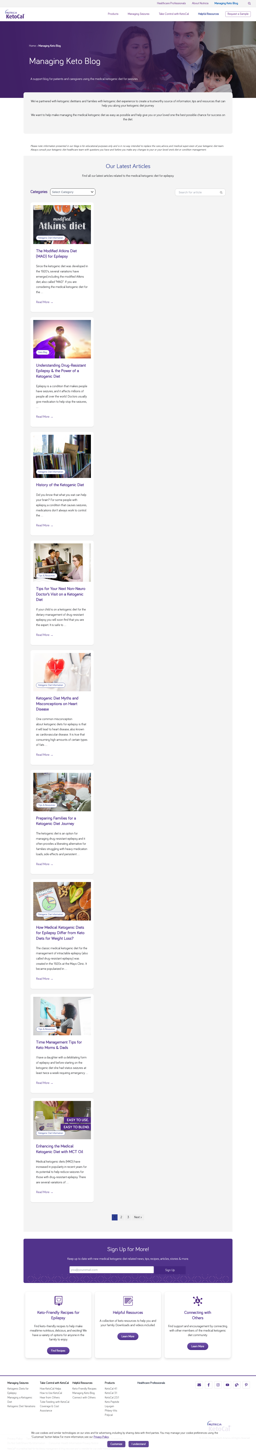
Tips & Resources (46, 575)
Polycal (109, 1415)
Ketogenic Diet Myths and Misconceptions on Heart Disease (57, 703)
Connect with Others (84, 1397)
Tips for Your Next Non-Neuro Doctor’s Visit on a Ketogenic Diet (60, 594)
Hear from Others (50, 1397)
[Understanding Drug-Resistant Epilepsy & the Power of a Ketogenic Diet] (62, 338)
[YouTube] (227, 1385)
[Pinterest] (246, 1385)
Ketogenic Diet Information (50, 238)
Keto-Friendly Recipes (84, 1388)
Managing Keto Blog (83, 1393)
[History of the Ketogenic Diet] (62, 455)
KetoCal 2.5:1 (112, 1397)
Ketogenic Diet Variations (21, 1406)
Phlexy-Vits (111, 1410)
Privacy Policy (101, 1437)
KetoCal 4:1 (111, 1388)
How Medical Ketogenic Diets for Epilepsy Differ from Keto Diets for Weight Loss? (60, 932)
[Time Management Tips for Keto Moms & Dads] (62, 1015)
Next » (138, 1217)
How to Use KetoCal (51, 1393)
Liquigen (109, 1406)
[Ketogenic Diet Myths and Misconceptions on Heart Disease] (62, 671)
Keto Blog (42, 352)
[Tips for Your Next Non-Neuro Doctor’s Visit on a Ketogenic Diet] (62, 562)
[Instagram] (218, 1385)
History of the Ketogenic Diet (60, 485)
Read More (44, 302)
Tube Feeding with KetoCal (54, 1402)
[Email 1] (199, 1385)
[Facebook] (208, 1385)
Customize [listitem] (116, 1444)
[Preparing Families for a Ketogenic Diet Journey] (62, 791)
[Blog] (237, 1385)
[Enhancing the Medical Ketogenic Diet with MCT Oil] (62, 1119)
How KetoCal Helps (50, 1388)
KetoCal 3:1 (111, 1393)
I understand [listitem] (139, 1444)
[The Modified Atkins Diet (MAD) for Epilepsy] (62, 224)
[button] (120, 14)
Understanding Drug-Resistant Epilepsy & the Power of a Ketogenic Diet (61, 370)
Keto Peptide (112, 1402)
